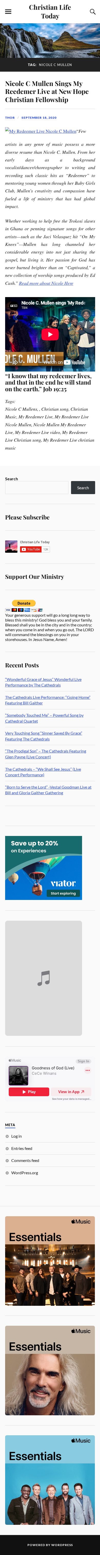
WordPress (62, 1545)
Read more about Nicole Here (46, 283)
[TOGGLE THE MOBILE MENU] (8, 12)
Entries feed (21, 1148)
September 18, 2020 (39, 117)
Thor (10, 117)
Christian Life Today (50, 11)
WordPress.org (24, 1172)
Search (11, 478)
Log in (16, 1136)
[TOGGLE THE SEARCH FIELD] (92, 12)
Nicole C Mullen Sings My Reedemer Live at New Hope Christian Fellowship (47, 91)
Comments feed (25, 1160)
